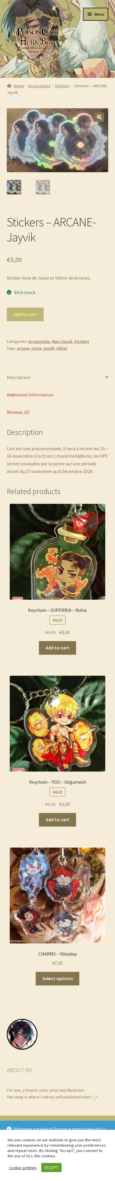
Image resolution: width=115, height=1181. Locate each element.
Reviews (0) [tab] (18, 412)
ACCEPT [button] (51, 1167)
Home (19, 85)
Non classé (62, 341)
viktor (61, 348)
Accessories (39, 85)
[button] (99, 117)
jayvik (48, 348)
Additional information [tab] (30, 395)
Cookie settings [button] (23, 1167)
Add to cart (25, 314)
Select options (57, 978)
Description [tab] (18, 377)
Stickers (62, 85)
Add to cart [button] (57, 648)
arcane (23, 348)
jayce (36, 348)
